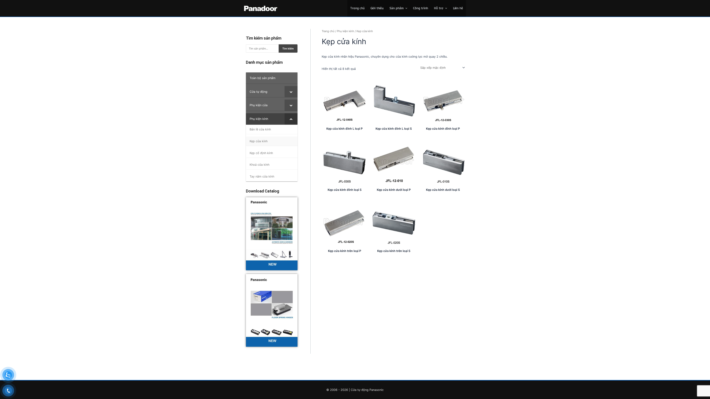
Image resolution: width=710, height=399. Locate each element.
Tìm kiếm (288, 48)
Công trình (420, 8)
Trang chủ (357, 8)
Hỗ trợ (438, 8)
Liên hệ (458, 8)
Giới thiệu (377, 8)
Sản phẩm (397, 8)
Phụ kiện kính (345, 31)
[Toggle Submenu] (291, 91)
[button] (405, 8)
